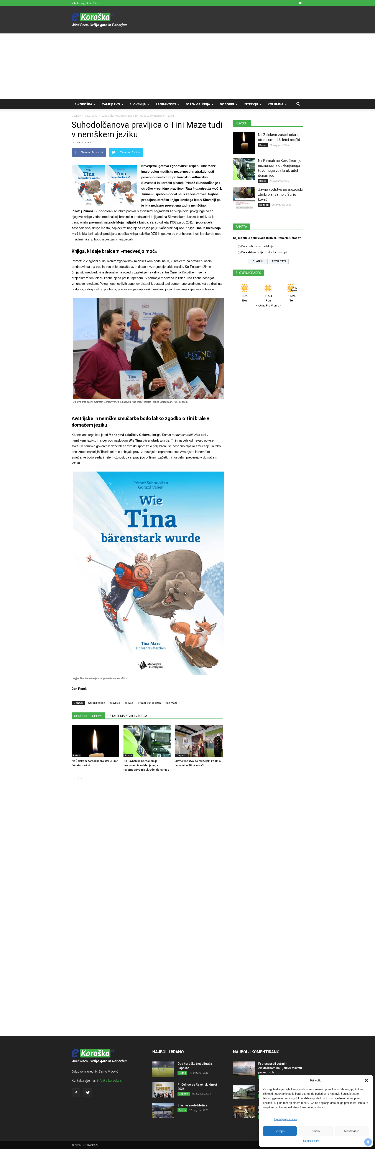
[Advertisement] (187, 66)
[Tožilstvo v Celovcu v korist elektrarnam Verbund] (244, 1092)
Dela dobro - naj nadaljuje (257, 246)
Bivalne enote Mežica (192, 1105)
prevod (129, 702)
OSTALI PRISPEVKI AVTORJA (127, 716)
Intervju (251, 104)
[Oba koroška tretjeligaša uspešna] (163, 1069)
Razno (76, 755)
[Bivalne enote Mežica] (163, 1110)
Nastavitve (351, 1131)
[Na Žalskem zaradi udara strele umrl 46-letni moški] (95, 741)
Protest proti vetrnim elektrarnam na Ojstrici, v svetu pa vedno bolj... (280, 1068)
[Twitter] (300, 3)
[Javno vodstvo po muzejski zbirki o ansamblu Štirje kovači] (199, 741)
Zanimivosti (166, 104)
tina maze (172, 702)
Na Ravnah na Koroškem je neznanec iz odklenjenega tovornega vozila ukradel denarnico (146, 765)
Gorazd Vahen (96, 702)
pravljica (115, 702)
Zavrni (315, 1131)
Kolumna (275, 104)
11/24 (268, 298)
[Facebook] (293, 3)
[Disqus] (147, 850)
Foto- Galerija (198, 104)
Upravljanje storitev (285, 1119)
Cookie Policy (311, 1140)
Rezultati (279, 261)
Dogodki (227, 104)
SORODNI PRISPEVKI (88, 716)
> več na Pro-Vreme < (268, 305)
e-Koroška (83, 104)
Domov (76, 116)
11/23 (244, 298)
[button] (366, 1080)
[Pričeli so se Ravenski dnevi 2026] (163, 1090)
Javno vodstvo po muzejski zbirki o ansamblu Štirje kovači (280, 194)
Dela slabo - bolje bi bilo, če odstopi (264, 252)
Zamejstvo (111, 104)
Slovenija (138, 104)
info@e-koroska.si (109, 1080)
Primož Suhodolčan (149, 702)
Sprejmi (280, 1131)
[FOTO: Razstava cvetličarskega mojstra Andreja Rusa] (244, 1112)
